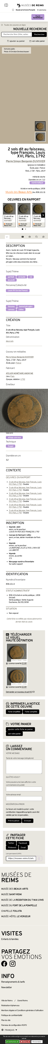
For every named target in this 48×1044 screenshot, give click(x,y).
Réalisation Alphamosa (10, 1005)
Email (23, 847)
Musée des (14, 889)
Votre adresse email (13, 795)
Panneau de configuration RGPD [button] (14, 1025)
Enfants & (10, 939)
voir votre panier (38, 41)
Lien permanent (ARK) (13, 854)
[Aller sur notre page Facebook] (4, 964)
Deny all (25, 1042)
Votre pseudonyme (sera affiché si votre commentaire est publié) (21, 783)
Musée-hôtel (15, 916)
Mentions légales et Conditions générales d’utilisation (22, 1010)
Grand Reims (22, 1000)
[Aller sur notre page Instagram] (13, 964)
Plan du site (5, 1020)
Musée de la (22, 900)
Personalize (36, 1042)
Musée (38, 17)
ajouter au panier (17, 41)
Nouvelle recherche (30, 29)
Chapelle (11, 911)
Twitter (11, 843)
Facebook (23, 843)
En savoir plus (41, 10)
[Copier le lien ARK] (39, 858)
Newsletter (6, 987)
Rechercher (39, 34)
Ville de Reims (7, 1000)
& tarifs (13, 982)
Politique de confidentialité (11, 1015)
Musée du (19, 905)
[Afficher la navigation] (6, 5)
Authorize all (13, 1042)
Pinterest (12, 847)
